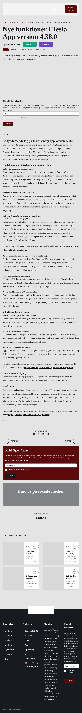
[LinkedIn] (43, 434)
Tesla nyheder (9, 624)
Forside (5, 22)
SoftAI (41, 518)
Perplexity (45, 44)
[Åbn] (54, 9)
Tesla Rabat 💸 (31, 631)
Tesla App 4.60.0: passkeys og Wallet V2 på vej (31, 556)
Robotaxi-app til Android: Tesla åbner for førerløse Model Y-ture (31, 580)
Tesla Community (30, 656)
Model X (8, 640)
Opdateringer (14, 22)
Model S (8, 631)
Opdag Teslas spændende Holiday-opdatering (29, 414)
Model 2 (8, 654)
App (37, 22)
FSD (27, 640)
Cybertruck (9, 649)
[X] (38, 434)
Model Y (8, 645)
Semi (7, 659)
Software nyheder (28, 22)
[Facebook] (33, 434)
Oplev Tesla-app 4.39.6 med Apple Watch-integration (48, 367)
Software (29, 635)
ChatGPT (29, 44)
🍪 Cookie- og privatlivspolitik (32, 664)
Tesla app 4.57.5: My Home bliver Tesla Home (71, 554)
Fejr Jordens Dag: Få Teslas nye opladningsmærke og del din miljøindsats (73, 582)
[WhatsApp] (48, 434)
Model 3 (8, 635)
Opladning (29, 649)
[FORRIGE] (6, 441)
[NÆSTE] (76, 441)
